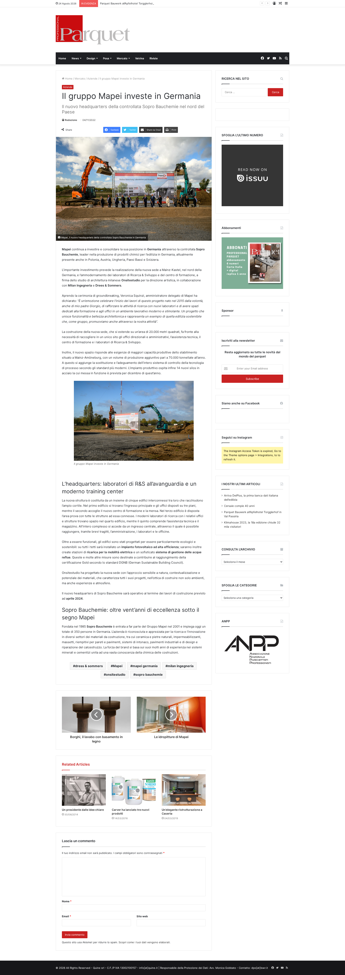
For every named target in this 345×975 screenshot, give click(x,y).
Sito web (142, 916)
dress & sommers (89, 666)
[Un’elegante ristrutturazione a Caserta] (184, 790)
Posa (106, 58)
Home (62, 58)
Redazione (71, 119)
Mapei (117, 666)
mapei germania (145, 666)
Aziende (92, 78)
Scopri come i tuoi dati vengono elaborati (144, 942)
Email (66, 916)
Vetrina (139, 58)
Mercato (122, 58)
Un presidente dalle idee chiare (83, 809)
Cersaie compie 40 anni (239, 505)
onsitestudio (115, 675)
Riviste (154, 58)
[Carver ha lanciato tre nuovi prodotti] (134, 790)
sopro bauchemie (149, 675)
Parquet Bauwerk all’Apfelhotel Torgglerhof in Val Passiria (135, 3)
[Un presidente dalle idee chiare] (84, 790)
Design (91, 58)
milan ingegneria (180, 666)
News (75, 58)
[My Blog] (93, 29)
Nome (66, 901)
